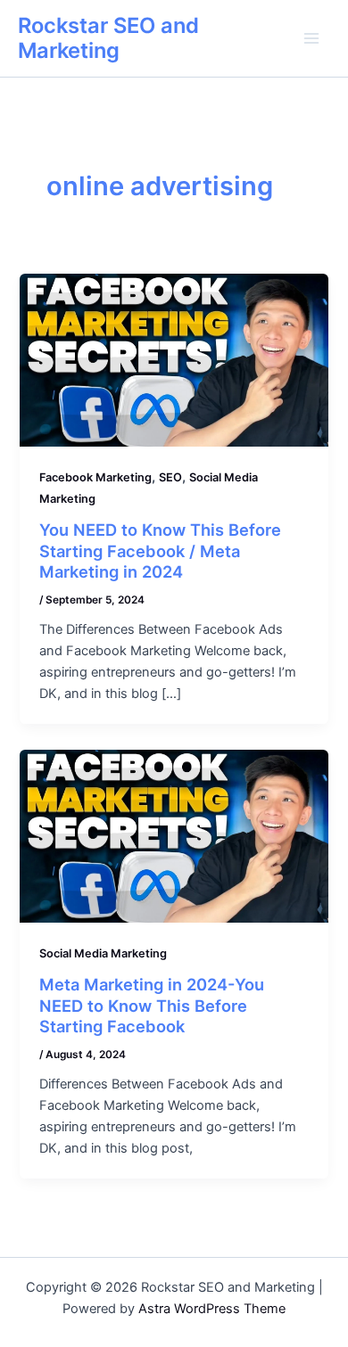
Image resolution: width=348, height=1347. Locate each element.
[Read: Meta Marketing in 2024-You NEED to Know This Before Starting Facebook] (173, 835)
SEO (170, 477)
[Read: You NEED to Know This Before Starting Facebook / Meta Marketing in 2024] (173, 359)
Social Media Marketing (103, 953)
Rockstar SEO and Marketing (108, 37)
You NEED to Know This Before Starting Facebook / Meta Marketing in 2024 (160, 550)
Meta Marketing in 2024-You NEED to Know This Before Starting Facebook (151, 1005)
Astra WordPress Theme (212, 1309)
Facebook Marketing (95, 477)
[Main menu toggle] (311, 38)
